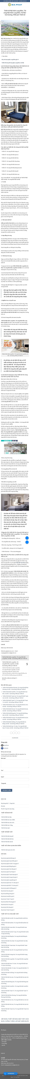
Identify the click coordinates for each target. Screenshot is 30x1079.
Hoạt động (4, 1043)
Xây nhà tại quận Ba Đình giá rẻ (8, 858)
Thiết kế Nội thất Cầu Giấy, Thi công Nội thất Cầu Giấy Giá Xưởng (14, 941)
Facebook (5, 748)
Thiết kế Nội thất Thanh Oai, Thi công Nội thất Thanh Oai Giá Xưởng (15, 1009)
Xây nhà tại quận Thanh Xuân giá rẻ (9, 874)
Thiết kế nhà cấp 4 (5, 828)
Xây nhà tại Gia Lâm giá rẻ (7, 890)
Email (2, 776)
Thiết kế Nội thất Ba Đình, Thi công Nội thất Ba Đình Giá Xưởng (14, 923)
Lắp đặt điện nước (22, 1021)
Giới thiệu (4, 1041)
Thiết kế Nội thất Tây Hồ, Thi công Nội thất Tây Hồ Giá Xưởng (14, 950)
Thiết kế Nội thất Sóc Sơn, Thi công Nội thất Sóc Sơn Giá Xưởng (14, 1000)
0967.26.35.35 (10, 1063)
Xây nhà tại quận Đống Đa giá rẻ (8, 866)
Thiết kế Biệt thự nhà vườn (7, 822)
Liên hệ (3, 1045)
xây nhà (4, 1019)
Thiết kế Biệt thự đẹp (6, 817)
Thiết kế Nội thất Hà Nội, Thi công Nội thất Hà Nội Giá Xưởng (14, 919)
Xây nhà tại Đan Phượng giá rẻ (8, 901)
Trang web (3, 783)
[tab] (15, 745)
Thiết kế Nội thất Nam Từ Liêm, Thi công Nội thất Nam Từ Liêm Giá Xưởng (14, 964)
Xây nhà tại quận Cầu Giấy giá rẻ (8, 869)
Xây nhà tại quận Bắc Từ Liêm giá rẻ (9, 885)
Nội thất (16, 737)
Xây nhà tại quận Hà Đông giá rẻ (8, 888)
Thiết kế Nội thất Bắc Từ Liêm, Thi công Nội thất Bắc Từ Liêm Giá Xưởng (15, 968)
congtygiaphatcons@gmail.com (11, 1065)
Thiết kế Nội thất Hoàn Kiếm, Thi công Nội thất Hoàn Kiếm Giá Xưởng (14, 928)
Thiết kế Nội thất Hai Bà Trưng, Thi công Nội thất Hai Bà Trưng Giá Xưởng (15, 932)
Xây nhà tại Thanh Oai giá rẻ (7, 910)
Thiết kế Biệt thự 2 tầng (7, 825)
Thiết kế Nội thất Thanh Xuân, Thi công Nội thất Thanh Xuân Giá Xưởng (14, 946)
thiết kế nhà (13, 1019)
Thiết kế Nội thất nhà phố (7, 836)
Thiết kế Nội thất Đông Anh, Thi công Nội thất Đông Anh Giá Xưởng (14, 982)
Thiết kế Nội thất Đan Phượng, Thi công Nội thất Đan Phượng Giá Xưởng (14, 996)
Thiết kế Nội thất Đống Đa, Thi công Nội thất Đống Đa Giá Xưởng (14, 937)
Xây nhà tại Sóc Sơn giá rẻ (7, 904)
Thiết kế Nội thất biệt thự (7, 839)
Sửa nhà (3, 806)
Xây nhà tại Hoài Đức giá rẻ (7, 896)
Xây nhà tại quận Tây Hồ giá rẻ (8, 871)
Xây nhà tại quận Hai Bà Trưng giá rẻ (10, 863)
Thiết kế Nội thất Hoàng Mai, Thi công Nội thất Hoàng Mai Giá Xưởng (14, 955)
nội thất (21, 1019)
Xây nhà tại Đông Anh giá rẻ (7, 893)
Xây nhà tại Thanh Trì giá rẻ (7, 899)
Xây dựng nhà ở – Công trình (8, 803)
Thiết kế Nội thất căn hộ (7, 841)
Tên (2, 770)
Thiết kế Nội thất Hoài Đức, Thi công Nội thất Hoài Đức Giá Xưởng (14, 987)
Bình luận (3, 758)
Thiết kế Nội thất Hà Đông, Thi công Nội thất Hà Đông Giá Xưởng (14, 973)
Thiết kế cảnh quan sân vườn (8, 849)
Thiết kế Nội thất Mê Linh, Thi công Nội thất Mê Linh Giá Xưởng (14, 1005)
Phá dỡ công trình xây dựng (7, 808)
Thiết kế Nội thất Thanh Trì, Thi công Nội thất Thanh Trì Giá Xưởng (14, 991)
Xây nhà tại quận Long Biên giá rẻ (9, 880)
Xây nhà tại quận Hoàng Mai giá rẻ (9, 877)
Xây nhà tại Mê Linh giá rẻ (7, 907)
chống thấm (9, 1021)
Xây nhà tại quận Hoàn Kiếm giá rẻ (9, 861)
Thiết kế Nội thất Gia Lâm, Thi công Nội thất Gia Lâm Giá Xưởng (14, 978)
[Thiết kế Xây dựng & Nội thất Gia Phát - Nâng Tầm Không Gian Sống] (15, 4)
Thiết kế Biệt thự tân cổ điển (8, 819)
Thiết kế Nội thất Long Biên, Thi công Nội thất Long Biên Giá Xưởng (14, 959)
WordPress (6, 745)
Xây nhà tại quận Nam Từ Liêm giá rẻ (10, 882)
